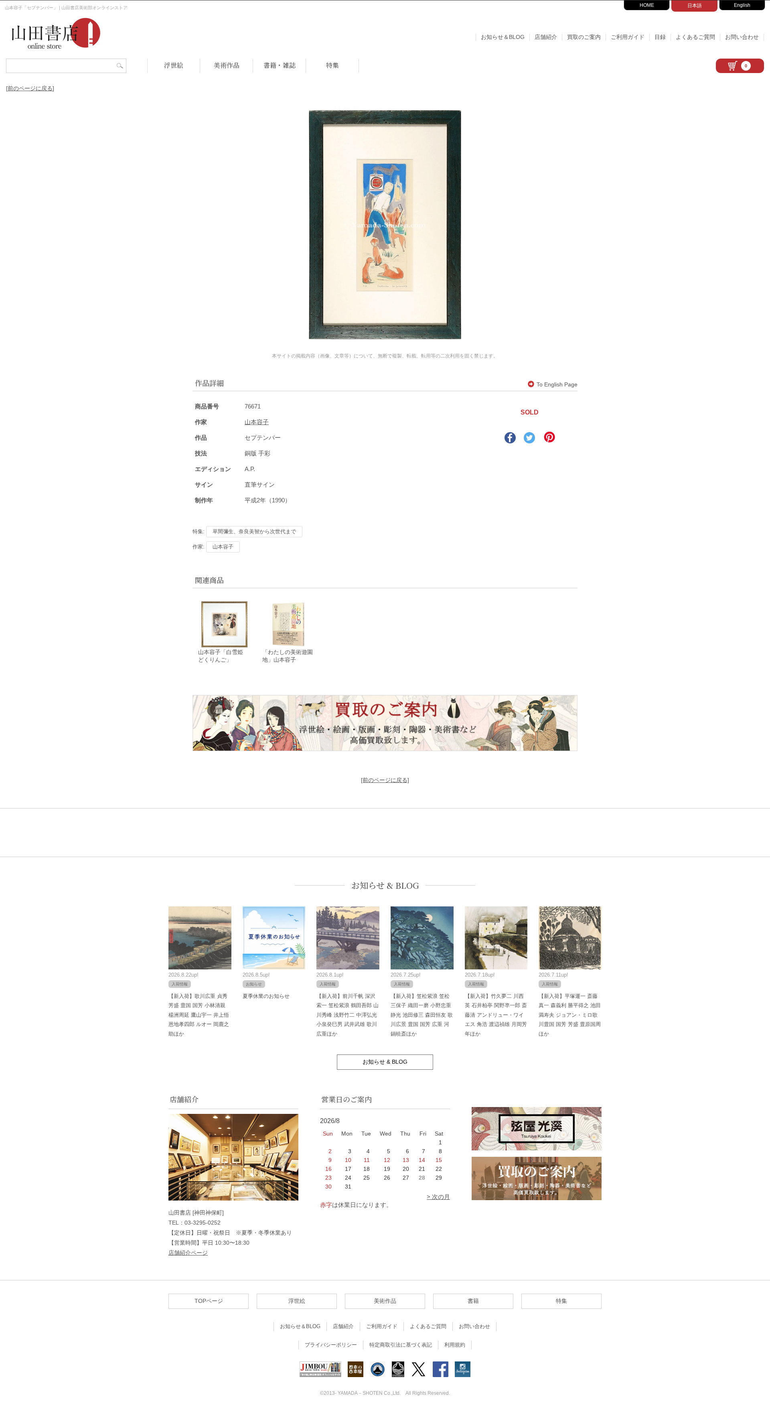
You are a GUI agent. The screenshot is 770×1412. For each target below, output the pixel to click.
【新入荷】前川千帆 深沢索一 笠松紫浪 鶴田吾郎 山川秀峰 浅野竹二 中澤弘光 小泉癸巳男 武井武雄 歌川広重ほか (347, 1015)
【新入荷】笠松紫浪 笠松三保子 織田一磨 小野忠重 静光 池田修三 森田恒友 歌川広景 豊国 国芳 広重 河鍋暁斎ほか (422, 1015)
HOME (647, 5)
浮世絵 (173, 65)
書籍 (473, 1301)
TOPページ (209, 1301)
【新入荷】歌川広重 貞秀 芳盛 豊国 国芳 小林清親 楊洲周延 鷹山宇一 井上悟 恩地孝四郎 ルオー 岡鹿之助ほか (198, 1015)
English (742, 5)
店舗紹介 (546, 37)
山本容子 (257, 422)
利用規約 (454, 1345)
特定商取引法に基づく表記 (400, 1345)
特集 (332, 65)
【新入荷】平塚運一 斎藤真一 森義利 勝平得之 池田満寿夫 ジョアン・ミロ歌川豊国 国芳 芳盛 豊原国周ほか (570, 1015)
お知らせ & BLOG (385, 885)
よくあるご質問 (695, 37)
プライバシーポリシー (331, 1345)
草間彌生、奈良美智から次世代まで (254, 531)
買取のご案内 (584, 37)
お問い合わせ (742, 37)
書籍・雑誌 (279, 65)
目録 (660, 37)
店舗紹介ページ (188, 1252)
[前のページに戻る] (30, 88)
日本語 (694, 5)
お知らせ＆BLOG (503, 37)
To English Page (557, 384)
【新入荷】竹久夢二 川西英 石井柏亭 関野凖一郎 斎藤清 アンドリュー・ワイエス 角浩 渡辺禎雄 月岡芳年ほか (496, 1015)
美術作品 (226, 65)
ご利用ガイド (627, 37)
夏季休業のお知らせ (266, 996)
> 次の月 (438, 1196)
